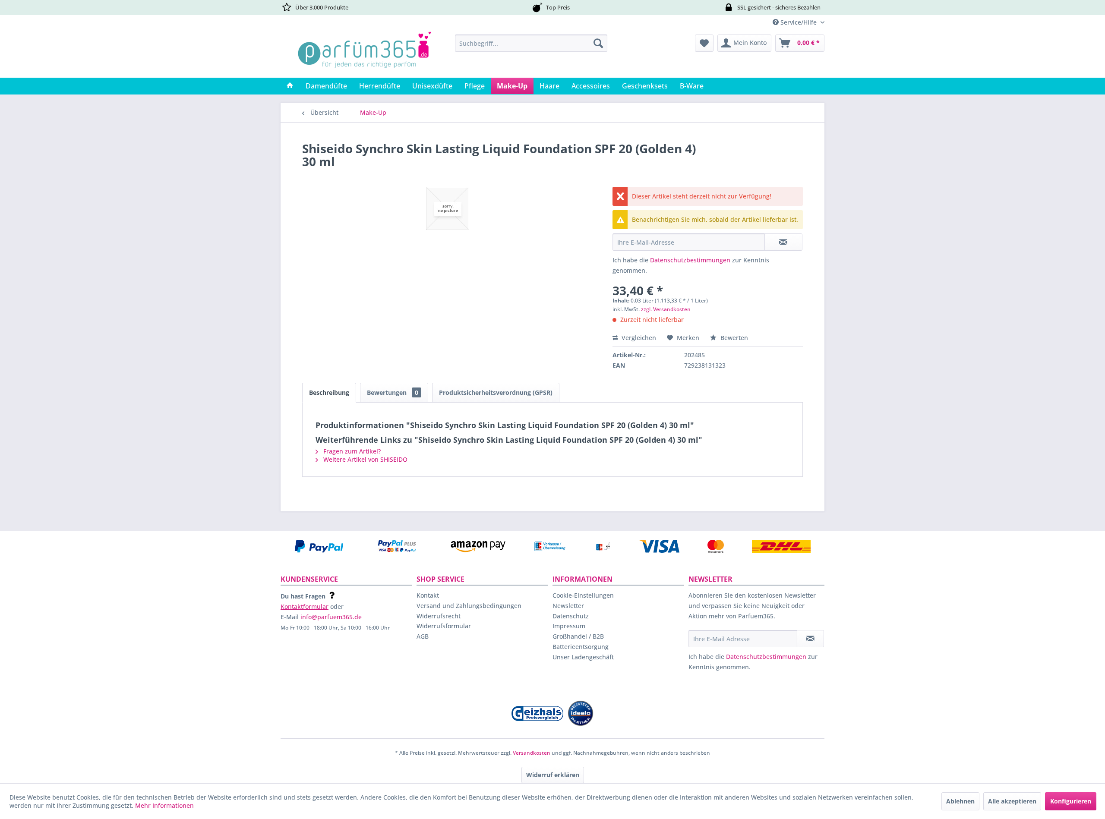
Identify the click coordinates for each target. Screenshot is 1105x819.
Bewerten (733, 338)
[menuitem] (531, 43)
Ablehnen (960, 801)
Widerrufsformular (444, 626)
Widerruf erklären (552, 775)
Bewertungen (392, 392)
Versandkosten (531, 752)
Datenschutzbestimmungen (690, 260)
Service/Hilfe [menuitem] (798, 22)
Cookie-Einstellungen (583, 595)
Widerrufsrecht (439, 616)
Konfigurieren (1070, 801)
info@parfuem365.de (331, 617)
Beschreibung (329, 392)
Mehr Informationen (164, 805)
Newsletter (568, 606)
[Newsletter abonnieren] (810, 638)
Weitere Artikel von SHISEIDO (364, 459)
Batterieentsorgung (580, 647)
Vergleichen (638, 338)
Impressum (568, 626)
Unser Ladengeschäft (583, 657)
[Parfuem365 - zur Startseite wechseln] (364, 54)
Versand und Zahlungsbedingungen (469, 606)
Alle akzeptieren (1012, 801)
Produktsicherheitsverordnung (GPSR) (495, 392)
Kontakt (428, 595)
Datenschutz (570, 616)
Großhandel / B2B (578, 636)
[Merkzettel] (704, 43)
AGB (423, 636)
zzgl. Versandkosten (666, 309)
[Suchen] (598, 43)
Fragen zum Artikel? (351, 451)
